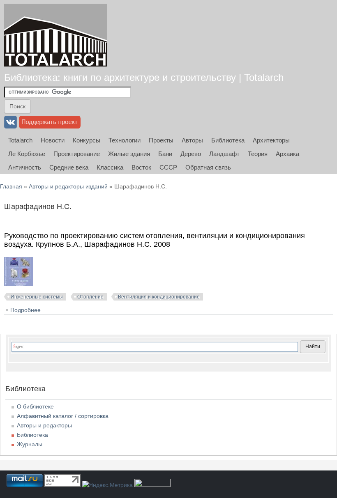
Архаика (287, 153)
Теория (258, 153)
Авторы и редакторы (44, 425)
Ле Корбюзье (26, 153)
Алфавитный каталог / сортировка (62, 416)
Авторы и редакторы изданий (68, 186)
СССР (168, 167)
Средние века (68, 167)
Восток (141, 167)
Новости (53, 140)
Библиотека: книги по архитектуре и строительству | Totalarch (144, 77)
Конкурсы (86, 140)
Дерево (190, 153)
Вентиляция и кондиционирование (159, 297)
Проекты (161, 140)
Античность (24, 167)
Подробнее (25, 310)
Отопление (90, 297)
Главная (11, 186)
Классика (110, 167)
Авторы (192, 140)
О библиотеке (35, 406)
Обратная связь (208, 167)
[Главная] (55, 35)
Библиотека (228, 140)
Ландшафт (224, 153)
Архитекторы (271, 140)
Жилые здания (129, 153)
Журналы (29, 444)
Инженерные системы (37, 297)
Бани (165, 153)
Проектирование (76, 153)
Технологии (124, 140)
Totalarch (20, 140)
